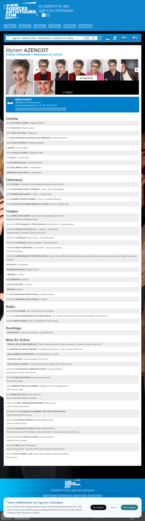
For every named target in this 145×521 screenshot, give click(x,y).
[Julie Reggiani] (42, 80)
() (36, 102)
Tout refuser (98, 507)
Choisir (113, 507)
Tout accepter (129, 507)
